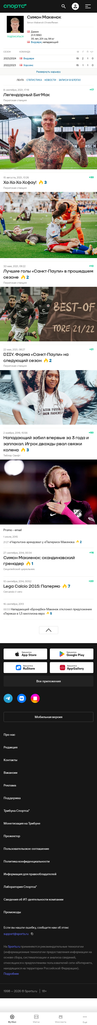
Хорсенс (28, 65)
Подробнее (11, 974)
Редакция (10, 747)
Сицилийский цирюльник (19, 569)
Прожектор (12, 836)
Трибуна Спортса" (17, 811)
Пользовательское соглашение (26, 849)
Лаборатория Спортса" (20, 887)
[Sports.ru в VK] (22, 699)
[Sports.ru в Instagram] (36, 699)
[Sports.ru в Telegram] (9, 699)
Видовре (36, 42)
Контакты (10, 760)
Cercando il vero (12, 591)
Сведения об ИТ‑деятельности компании (33, 899)
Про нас (9, 735)
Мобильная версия (48, 717)
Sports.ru (14, 946)
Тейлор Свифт (11, 455)
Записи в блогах (70, 79)
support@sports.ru (16, 934)
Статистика (34, 79)
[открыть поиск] (63, 6)
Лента (20, 79)
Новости (50, 79)
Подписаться (15, 36)
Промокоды (12, 912)
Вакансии (10, 773)
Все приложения (48, 681)
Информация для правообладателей (30, 874)
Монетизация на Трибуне (22, 823)
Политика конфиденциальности (27, 861)
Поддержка (12, 798)
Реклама (10, 785)
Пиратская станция (15, 100)
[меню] (88, 6)
